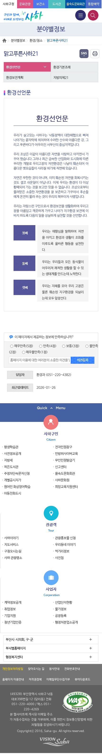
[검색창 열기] (93, 15)
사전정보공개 (12, 454)
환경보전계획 (14, 78)
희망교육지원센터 (66, 487)
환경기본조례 (61, 67)
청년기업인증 (12, 622)
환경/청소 (36, 41)
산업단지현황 (63, 602)
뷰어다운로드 (82, 679)
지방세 (8, 460)
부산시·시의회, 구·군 (19, 640)
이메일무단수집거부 (58, 679)
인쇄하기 (94, 53)
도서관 (56, 4)
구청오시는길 (12, 551)
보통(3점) (72, 346)
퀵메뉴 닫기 (51, 408)
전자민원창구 (63, 447)
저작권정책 (35, 679)
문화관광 (25, 4)
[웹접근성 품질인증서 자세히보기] (78, 702)
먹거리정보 (62, 551)
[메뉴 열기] (80, 15)
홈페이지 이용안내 (13, 679)
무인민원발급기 (65, 460)
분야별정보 (18, 41)
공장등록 (60, 616)
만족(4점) (49, 346)
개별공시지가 (12, 480)
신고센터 (60, 467)
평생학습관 (11, 447)
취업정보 (10, 609)
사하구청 (8, 4)
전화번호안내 (72, 669)
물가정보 (60, 609)
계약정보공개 (12, 602)
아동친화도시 (12, 493)
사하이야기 (11, 538)
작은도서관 (11, 467)
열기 (83, 53)
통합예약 (93, 4)
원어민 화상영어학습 (17, 487)
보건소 (40, 4)
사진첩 (59, 558)
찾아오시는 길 (36, 669)
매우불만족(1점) (36, 352)
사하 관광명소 (13, 558)
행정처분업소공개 (66, 622)
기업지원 (10, 616)
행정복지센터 (14, 657)
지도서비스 (11, 545)
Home (4, 41)
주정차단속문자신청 (17, 474)
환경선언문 (13, 67)
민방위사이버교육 (66, 454)
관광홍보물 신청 (65, 538)
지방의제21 (61, 78)
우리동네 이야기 (65, 545)
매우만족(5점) (23, 346)
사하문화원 (62, 480)
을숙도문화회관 (75, 4)
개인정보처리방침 (12, 669)
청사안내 (54, 669)
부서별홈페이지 (16, 648)
